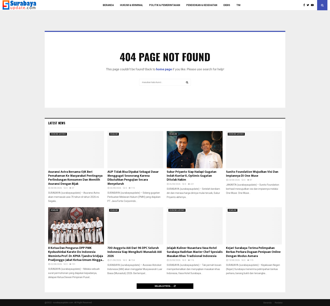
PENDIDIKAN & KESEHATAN (201, 5)
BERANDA (108, 5)
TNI (238, 5)
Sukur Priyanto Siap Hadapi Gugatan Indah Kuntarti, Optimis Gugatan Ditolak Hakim (191, 176)
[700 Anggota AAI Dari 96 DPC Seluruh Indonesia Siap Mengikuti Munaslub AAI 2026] (135, 225)
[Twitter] (309, 5)
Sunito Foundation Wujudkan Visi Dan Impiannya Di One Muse (252, 173)
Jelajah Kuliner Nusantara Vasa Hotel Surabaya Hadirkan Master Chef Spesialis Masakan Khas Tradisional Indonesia (195, 252)
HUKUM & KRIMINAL (131, 5)
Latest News (56, 123)
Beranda (267, 303)
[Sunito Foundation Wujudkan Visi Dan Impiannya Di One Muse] (254, 149)
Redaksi (279, 303)
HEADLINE (114, 134)
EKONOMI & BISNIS (58, 134)
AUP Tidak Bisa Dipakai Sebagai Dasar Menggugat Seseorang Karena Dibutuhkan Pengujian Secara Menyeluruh (133, 177)
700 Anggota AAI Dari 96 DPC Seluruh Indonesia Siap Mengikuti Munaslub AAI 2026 (134, 252)
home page (164, 69)
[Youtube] (313, 5)
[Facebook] (305, 5)
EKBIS (226, 5)
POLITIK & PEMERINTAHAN (164, 5)
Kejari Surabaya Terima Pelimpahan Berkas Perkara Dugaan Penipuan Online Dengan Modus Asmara (253, 252)
